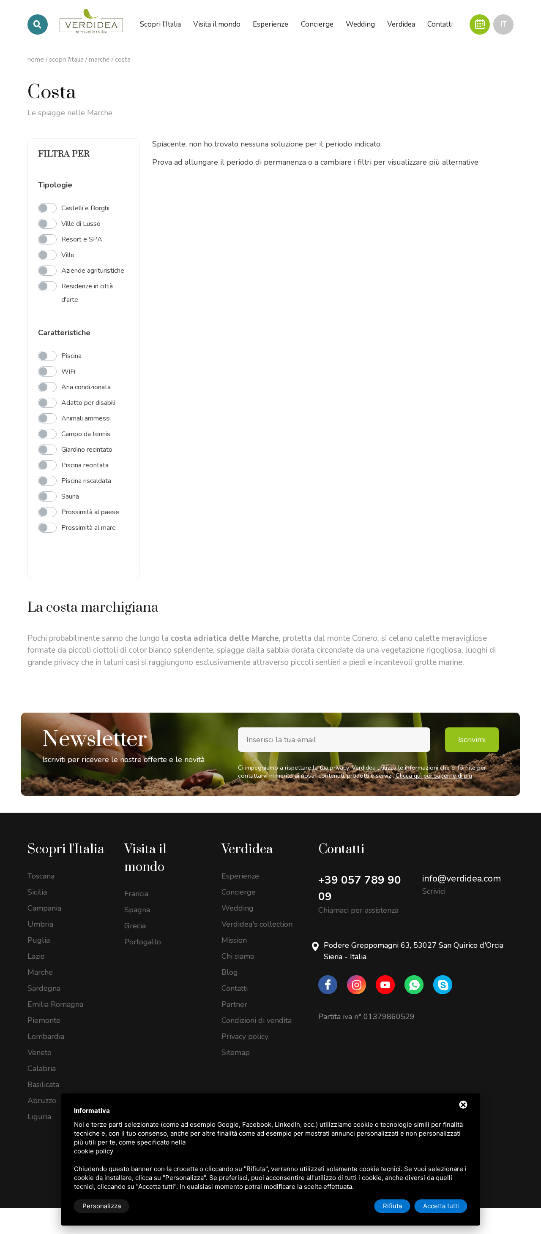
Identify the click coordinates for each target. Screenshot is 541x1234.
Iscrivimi (472, 740)
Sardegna (43, 988)
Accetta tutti (441, 1206)
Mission (234, 940)
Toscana (41, 876)
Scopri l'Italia (66, 59)
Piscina (71, 356)
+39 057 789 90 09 (359, 888)
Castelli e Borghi (85, 208)
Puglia (38, 940)
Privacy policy (244, 1036)
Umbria (40, 924)
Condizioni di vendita (256, 1020)
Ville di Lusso (81, 223)
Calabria (41, 1068)
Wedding (237, 908)
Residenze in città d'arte (87, 293)
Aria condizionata (86, 387)
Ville (67, 255)
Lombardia (45, 1036)
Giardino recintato (86, 449)
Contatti (234, 988)
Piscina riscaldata (86, 480)
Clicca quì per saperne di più (434, 775)
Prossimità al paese (90, 512)
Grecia (135, 926)
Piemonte (43, 1020)
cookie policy (93, 1151)
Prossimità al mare (88, 527)
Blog (229, 972)
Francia (136, 894)
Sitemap (235, 1052)
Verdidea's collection (256, 924)
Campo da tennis (85, 434)
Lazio (36, 956)
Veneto (39, 1052)
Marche (99, 59)
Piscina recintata (85, 465)
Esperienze (240, 876)
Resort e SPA (81, 239)
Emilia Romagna (55, 1004)
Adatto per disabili (88, 402)
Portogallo (142, 942)
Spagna (137, 910)
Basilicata (43, 1084)
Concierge (238, 892)
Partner (234, 1004)
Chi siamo (237, 956)
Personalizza (101, 1206)
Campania (44, 908)
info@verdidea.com (461, 878)
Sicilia (37, 892)
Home (35, 59)
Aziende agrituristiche (92, 270)
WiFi (68, 371)
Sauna (70, 496)
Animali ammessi (86, 418)
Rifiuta (392, 1206)
